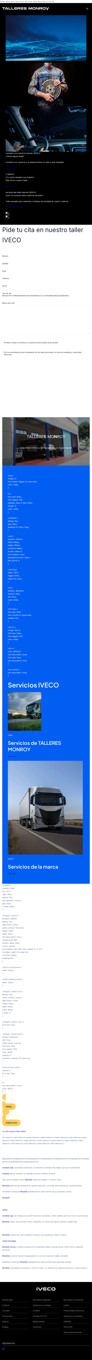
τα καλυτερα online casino (14, 1131)
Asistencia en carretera (42, 1305)
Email (4, 271)
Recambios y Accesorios (73, 1300)
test (3, 1154)
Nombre (5, 256)
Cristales (36, 1311)
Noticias (5, 1322)
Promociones (7, 1316)
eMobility (67, 1322)
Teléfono (5, 278)
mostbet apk (7, 1168)
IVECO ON (68, 1327)
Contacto (5, 1305)
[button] (46, 214)
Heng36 (5, 1275)
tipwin (4, 1210)
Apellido (5, 264)
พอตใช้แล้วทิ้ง (7, 1154)
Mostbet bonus (9, 1247)
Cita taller (6, 1311)
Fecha (4, 286)
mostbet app (7, 1216)
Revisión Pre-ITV (40, 1316)
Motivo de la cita (8, 303)
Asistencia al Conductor (73, 1316)
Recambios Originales (42, 1300)
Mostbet (28, 1180)
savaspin (6, 1198)
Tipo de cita (35, 294)
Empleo (5, 1327)
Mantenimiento (39, 1322)
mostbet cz (7, 1173)
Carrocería (37, 1327)
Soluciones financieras (73, 1332)
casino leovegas (9, 1241)
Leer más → (13, 756)
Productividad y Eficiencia (74, 1311)
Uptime (66, 1305)
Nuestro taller (7, 1300)
